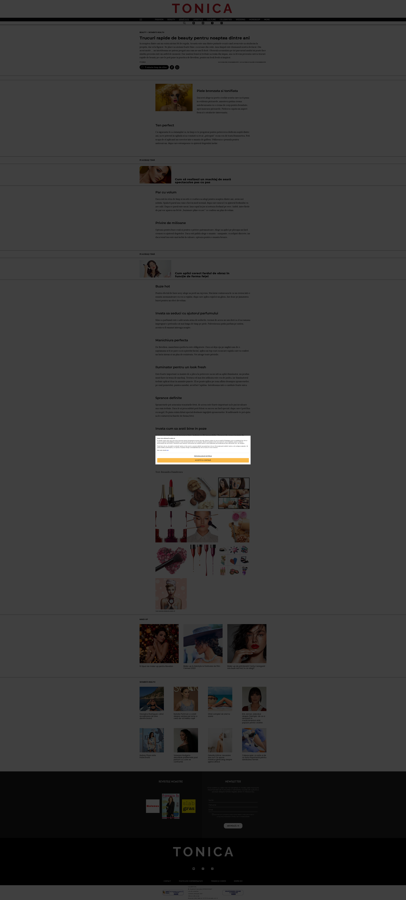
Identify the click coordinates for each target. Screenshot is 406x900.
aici (168, 450)
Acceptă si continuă (203, 460)
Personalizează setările (203, 456)
